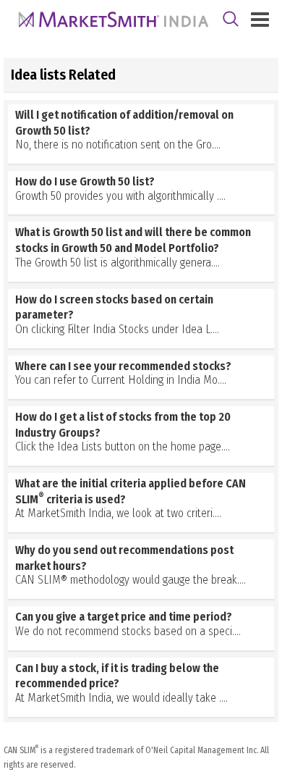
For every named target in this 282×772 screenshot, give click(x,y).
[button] (141, 131)
